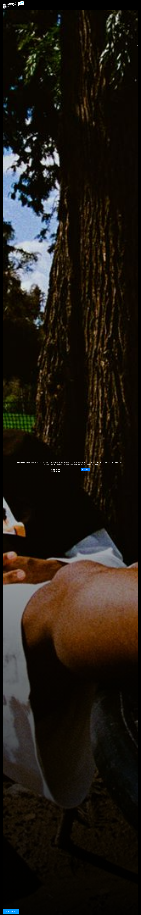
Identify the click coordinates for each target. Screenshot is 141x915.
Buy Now (85, 470)
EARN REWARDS (11, 911)
